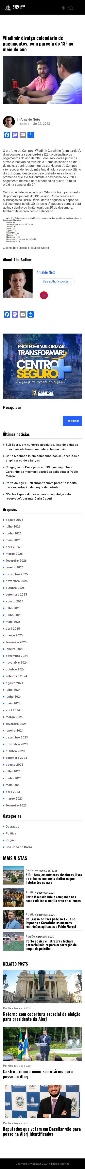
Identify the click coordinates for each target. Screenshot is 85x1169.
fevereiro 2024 (16, 724)
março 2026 (14, 554)
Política (11, 833)
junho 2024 (14, 696)
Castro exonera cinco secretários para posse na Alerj (38, 1074)
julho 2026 (13, 526)
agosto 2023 (14, 764)
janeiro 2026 (15, 567)
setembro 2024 (16, 676)
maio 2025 (13, 622)
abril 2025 (13, 628)
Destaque (12, 826)
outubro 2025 (15, 588)
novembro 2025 (17, 581)
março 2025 (14, 635)
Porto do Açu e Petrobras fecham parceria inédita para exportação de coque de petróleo (41, 485)
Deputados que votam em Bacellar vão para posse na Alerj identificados (42, 1131)
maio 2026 (13, 540)
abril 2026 (13, 547)
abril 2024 (13, 710)
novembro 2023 (17, 744)
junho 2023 (14, 778)
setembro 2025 (16, 594)
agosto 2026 (14, 520)
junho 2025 (14, 615)
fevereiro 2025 (16, 642)
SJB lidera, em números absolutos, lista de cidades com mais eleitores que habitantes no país (42, 447)
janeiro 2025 (15, 649)
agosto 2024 (14, 683)
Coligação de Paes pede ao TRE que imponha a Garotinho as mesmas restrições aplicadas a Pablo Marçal (42, 471)
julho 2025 (13, 608)
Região (11, 840)
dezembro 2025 (17, 574)
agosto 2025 (14, 601)
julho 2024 (13, 690)
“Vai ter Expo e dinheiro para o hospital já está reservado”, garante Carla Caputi (38, 496)
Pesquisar (12, 407)
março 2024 (14, 717)
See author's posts (56, 281)
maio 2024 (13, 703)
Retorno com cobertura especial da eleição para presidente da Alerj (41, 1016)
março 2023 (14, 798)
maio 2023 (13, 785)
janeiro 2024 (15, 730)
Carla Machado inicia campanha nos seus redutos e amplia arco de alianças (42, 458)
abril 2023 (13, 792)
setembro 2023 (16, 758)
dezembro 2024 (17, 656)
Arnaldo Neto (30, 119)
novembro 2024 (17, 662)
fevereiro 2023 (16, 805)
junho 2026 (14, 533)
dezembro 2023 (17, 737)
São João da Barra (19, 847)
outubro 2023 (15, 751)
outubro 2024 (15, 669)
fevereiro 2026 (16, 560)
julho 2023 (13, 771)
